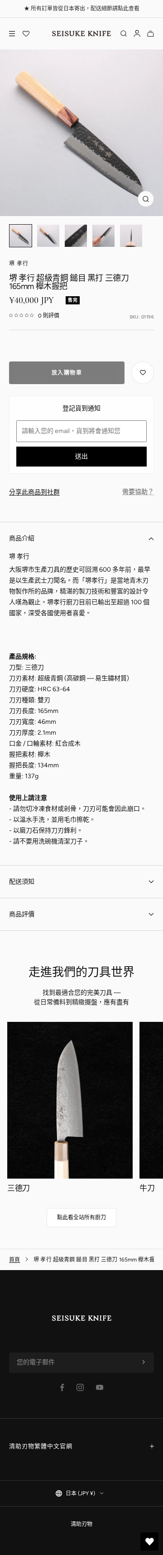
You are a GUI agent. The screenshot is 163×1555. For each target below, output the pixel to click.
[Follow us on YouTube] (99, 1387)
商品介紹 (21, 538)
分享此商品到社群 (34, 492)
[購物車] (150, 33)
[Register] (143, 1362)
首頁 (14, 1260)
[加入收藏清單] (142, 373)
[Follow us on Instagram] (80, 1387)
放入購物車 (67, 373)
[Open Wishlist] (26, 33)
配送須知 (21, 882)
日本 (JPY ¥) (80, 1493)
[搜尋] (123, 33)
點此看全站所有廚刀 (81, 1217)
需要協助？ (138, 492)
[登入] (137, 33)
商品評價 (21, 914)
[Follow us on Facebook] (62, 1387)
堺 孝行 (19, 263)
